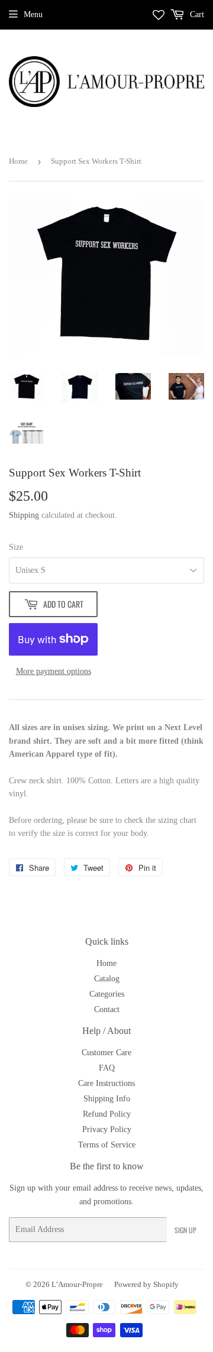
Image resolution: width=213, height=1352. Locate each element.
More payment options (53, 671)
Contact (107, 1009)
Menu (33, 14)
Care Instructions (106, 1083)
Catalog (107, 978)
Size (16, 547)
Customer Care (106, 1052)
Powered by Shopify (146, 1284)
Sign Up (185, 1230)
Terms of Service (106, 1144)
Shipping (24, 515)
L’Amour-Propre (77, 1284)
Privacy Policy (106, 1129)
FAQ (107, 1068)
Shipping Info (106, 1098)
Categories (106, 994)
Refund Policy (107, 1114)
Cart (196, 14)
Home (18, 161)
